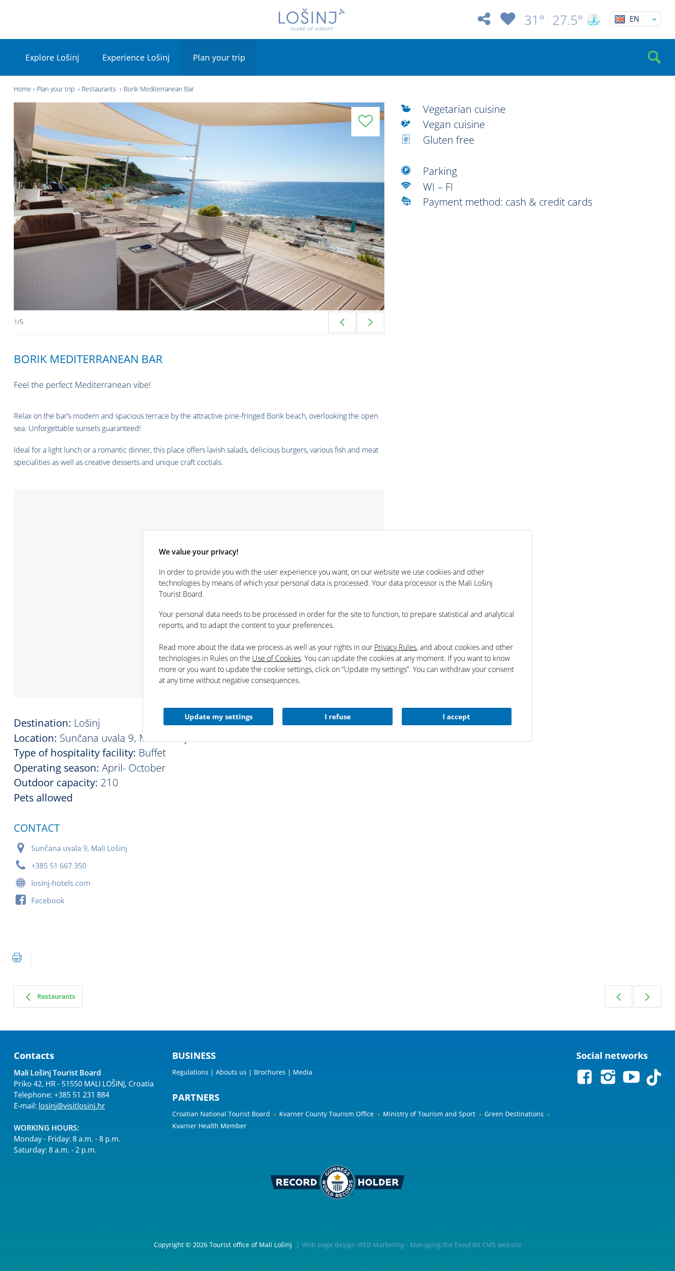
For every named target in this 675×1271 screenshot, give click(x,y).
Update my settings (219, 716)
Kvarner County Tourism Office (326, 1113)
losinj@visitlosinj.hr (72, 1106)
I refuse (338, 716)
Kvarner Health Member (209, 1125)
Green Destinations (514, 1113)
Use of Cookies (276, 658)
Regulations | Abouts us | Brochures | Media (242, 1072)
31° (534, 19)
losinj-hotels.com (60, 883)
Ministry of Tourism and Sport (429, 1113)
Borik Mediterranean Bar (159, 88)
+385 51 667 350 (58, 866)
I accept (456, 716)
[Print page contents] (17, 957)
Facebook (47, 901)
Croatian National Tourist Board (221, 1113)
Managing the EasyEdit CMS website (466, 1244)
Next (370, 322)
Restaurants (100, 88)
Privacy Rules (395, 647)
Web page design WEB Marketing (353, 1244)
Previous (342, 322)
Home (22, 88)
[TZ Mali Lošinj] (312, 19)
